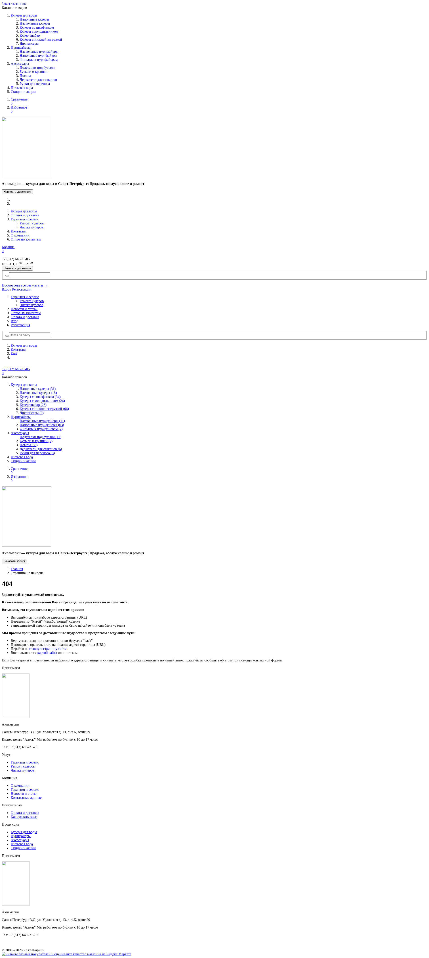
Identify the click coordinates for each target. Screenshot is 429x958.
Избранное (19, 109)
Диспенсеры (29, 43)
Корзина (8, 249)
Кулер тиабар (30, 35)
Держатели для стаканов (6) (41, 449)
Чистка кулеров (31, 227)
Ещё (14, 353)
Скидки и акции (23, 92)
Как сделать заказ (24, 817)
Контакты (18, 231)
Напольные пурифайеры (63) (42, 425)
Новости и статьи (24, 309)
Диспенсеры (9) (32, 413)
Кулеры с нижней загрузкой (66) (44, 409)
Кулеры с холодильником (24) (42, 401)
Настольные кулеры (35, 23)
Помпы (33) (29, 445)
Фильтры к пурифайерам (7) (41, 429)
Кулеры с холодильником (39, 31)
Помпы (25, 75)
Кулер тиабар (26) (33, 405)
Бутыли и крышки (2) (36, 441)
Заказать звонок (14, 4)
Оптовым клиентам (26, 239)
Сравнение (19, 101)
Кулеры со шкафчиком (37, 27)
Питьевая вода (22, 88)
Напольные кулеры (34, 19)
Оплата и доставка (25, 215)
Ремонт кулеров (32, 223)
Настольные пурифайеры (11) (42, 421)
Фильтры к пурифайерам (39, 59)
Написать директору (17, 191)
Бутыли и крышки (34, 71)
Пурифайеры (21, 47)
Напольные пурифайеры (38, 55)
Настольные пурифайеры (39, 51)
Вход (5, 289)
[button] (7, 336)
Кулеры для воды (24, 15)
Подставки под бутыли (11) (40, 437)
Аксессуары (20, 63)
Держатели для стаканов (38, 80)
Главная (17, 569)
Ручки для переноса (35, 84)
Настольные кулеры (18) (38, 393)
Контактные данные (26, 797)
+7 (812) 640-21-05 (16, 369)
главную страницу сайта (48, 649)
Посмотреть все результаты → (25, 285)
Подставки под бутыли (37, 67)
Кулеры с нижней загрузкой (41, 39)
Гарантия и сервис (25, 219)
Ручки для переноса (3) (37, 453)
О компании (20, 235)
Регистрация (21, 289)
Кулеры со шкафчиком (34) (40, 397)
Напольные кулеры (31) (38, 389)
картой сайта (47, 653)
